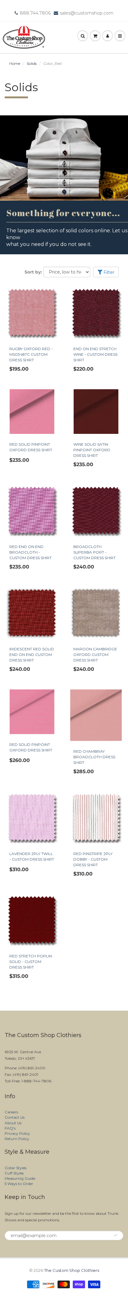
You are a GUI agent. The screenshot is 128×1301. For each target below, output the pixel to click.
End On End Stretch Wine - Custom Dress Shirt (95, 354)
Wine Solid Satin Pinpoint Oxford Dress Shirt (91, 450)
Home (14, 63)
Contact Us (15, 1117)
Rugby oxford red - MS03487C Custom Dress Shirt (31, 354)
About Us (13, 1123)
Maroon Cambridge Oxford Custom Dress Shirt (95, 654)
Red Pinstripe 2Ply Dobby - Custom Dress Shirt (92, 859)
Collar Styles (15, 1167)
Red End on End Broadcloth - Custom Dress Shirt (30, 552)
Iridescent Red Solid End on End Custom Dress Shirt (31, 654)
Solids (32, 63)
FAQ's (10, 1128)
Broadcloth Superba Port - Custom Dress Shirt (94, 552)
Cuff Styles (14, 1173)
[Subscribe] (115, 1235)
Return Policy (17, 1138)
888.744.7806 (35, 13)
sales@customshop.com (86, 13)
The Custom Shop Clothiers (71, 1270)
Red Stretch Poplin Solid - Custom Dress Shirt (30, 961)
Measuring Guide (20, 1178)
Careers (11, 1112)
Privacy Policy (17, 1133)
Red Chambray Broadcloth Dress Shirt (94, 757)
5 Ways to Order (19, 1183)
